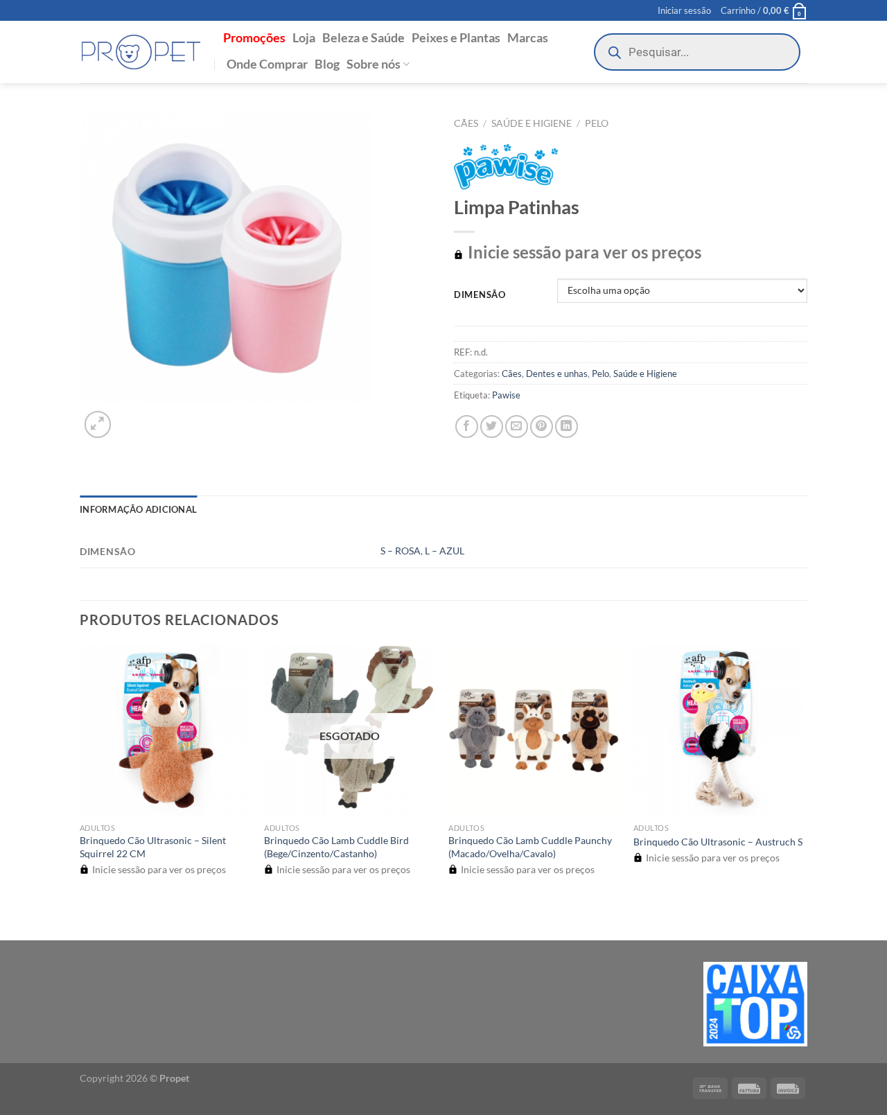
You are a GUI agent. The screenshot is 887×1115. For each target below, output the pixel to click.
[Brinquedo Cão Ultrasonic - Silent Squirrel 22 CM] (165, 730)
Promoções (254, 37)
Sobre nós (373, 64)
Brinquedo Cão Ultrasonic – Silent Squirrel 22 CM (153, 846)
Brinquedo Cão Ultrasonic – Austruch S (717, 842)
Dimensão (480, 295)
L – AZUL (444, 550)
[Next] (131, 416)
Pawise (506, 395)
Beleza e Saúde (363, 37)
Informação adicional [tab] (138, 509)
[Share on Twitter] (491, 426)
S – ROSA (400, 550)
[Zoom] (98, 424)
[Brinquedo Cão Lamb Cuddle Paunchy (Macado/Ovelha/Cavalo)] (534, 730)
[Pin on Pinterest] (541, 426)
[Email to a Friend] (516, 426)
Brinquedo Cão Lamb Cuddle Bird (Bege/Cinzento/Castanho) (336, 846)
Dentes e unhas (557, 373)
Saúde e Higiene (531, 123)
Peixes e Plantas (456, 37)
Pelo (596, 123)
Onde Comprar (267, 64)
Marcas (527, 37)
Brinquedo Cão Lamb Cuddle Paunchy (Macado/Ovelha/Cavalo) (530, 846)
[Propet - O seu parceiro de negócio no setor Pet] (141, 52)
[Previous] (86, 915)
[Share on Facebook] (466, 426)
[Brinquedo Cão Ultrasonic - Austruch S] (719, 730)
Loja (303, 37)
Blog (327, 64)
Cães (466, 123)
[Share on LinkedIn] (566, 426)
